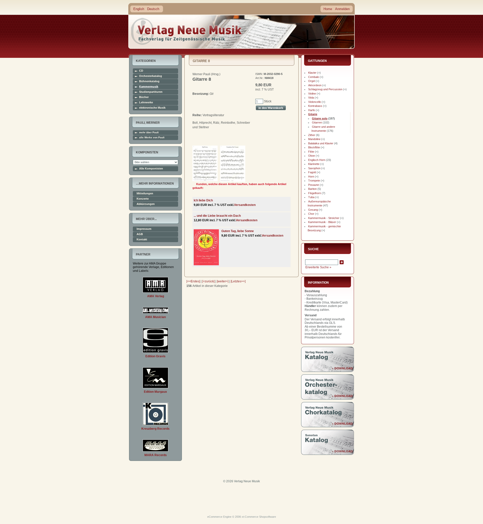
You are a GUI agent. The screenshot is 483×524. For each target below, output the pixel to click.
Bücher (144, 97)
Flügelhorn (314, 193)
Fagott (312, 172)
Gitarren (317, 122)
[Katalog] (327, 371)
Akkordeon (314, 85)
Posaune (313, 184)
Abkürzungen (146, 204)
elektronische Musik (152, 107)
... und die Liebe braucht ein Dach (217, 215)
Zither (311, 135)
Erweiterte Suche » (318, 267)
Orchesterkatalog (150, 76)
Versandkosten (245, 205)
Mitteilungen (145, 193)
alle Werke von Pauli (152, 137)
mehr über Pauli (149, 132)
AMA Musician (155, 317)
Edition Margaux (155, 392)
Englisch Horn (316, 159)
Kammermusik (148, 86)
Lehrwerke (146, 102)
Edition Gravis (155, 356)
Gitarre (312, 114)
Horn (311, 176)
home (186, 31)
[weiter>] (222, 281)
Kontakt (142, 239)
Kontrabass (315, 105)
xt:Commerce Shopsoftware (259, 516)
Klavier (312, 72)
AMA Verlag (155, 296)
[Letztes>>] (238, 281)
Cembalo (313, 76)
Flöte (311, 151)
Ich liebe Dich (203, 200)
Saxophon (314, 168)
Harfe (311, 110)
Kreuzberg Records (155, 428)
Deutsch (153, 9)
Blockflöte (314, 147)
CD (141, 70)
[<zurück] (208, 281)
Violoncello (314, 101)
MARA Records (155, 455)
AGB (140, 234)
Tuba (311, 197)
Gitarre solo (320, 118)
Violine (312, 93)
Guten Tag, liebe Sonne (237, 231)
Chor (311, 213)
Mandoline (314, 139)
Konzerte (143, 198)
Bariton (312, 188)
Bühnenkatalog (149, 81)
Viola (311, 97)
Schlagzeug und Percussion (325, 89)
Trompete (314, 180)
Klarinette (313, 163)
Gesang (313, 209)
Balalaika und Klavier (320, 143)
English (138, 9)
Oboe (311, 155)
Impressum (144, 229)
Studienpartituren (151, 92)
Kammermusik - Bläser (322, 222)
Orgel (311, 80)
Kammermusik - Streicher (323, 218)
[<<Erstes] (193, 281)
